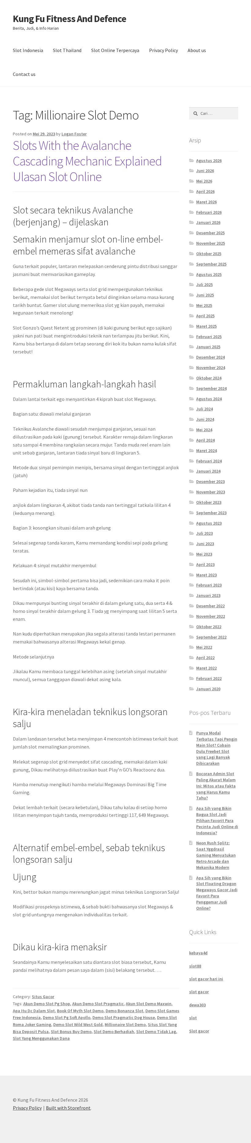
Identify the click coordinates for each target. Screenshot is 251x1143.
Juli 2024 (204, 409)
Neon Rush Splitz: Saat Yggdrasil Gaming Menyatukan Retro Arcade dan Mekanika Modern (216, 855)
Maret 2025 (206, 326)
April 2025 (205, 316)
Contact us (24, 74)
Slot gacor (199, 1031)
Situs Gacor (43, 996)
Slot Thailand (67, 50)
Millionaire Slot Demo (125, 1024)
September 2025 (211, 264)
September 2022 (211, 637)
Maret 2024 (206, 450)
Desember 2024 (210, 357)
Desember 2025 (210, 233)
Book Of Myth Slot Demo (80, 1010)
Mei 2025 (204, 305)
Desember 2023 (210, 481)
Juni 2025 (205, 295)
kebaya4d (198, 953)
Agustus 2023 (209, 523)
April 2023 (205, 564)
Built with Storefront (68, 1108)
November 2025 (210, 243)
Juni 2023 (205, 543)
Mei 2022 (204, 647)
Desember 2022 (210, 606)
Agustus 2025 (209, 274)
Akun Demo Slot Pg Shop (46, 1003)
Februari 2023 (209, 585)
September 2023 (211, 512)
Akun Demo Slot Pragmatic (98, 1003)
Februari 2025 (209, 336)
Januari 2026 (208, 222)
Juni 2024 (205, 419)
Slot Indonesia (28, 50)
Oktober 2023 (208, 502)
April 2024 (205, 440)
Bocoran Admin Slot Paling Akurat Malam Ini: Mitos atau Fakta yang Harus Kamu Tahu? (216, 786)
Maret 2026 (206, 202)
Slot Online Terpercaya (115, 50)
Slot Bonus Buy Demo (71, 1031)
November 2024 (210, 367)
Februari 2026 (209, 212)
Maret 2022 (206, 668)
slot (193, 1017)
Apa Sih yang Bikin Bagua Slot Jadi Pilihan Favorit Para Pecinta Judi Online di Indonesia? (217, 820)
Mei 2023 (204, 554)
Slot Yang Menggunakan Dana (41, 1038)
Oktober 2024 (208, 378)
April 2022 (205, 657)
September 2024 (211, 388)
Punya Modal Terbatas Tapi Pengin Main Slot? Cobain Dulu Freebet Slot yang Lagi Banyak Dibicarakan (216, 748)
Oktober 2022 (208, 626)
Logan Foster (74, 134)
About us (197, 50)
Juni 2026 (205, 170)
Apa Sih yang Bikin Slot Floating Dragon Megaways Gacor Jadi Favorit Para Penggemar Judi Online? (217, 893)
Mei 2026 (204, 181)
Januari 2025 (208, 346)
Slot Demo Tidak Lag (156, 1031)
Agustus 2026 (209, 160)
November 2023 (210, 492)
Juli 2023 (204, 533)
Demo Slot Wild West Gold (78, 1024)
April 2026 (205, 191)
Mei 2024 (204, 429)
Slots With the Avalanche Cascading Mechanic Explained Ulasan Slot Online (87, 160)
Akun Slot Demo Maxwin (148, 1003)
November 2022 (210, 616)
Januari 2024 (208, 471)
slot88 (195, 966)
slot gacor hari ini (206, 979)
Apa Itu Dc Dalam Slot (34, 1010)
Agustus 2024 (209, 399)
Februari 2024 (209, 461)
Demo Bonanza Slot (124, 1010)
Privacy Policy (163, 50)
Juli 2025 (204, 284)
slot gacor (199, 991)
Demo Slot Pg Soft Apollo (66, 1017)
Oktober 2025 (208, 253)
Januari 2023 (208, 595)
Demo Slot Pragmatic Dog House (123, 1017)
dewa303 (197, 1005)
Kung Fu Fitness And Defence (69, 19)
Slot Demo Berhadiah (114, 1031)
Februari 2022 (209, 678)
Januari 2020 (208, 689)
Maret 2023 (206, 575)
